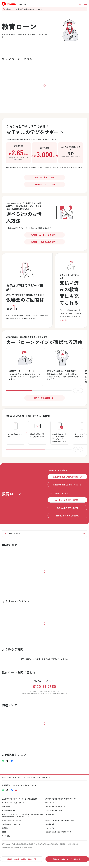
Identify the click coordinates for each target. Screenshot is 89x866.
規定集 (4, 832)
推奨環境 (5, 828)
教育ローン (36, 777)
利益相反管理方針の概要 (53, 810)
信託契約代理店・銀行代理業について (58, 832)
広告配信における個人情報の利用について (59, 820)
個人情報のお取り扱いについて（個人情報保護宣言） (20, 799)
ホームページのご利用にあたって (13, 803)
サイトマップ (49, 803)
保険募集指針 (49, 824)
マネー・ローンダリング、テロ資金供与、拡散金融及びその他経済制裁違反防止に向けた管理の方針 (22, 815)
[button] (64, 211)
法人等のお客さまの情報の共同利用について (60, 799)
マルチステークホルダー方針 (11, 820)
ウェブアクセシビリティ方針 (55, 806)
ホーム (4, 777)
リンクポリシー (50, 828)
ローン (28, 777)
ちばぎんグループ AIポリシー (12, 824)
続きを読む (64, 320)
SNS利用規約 (49, 814)
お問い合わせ (6, 806)
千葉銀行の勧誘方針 (8, 810)
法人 (26, 4)
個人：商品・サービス (16, 777)
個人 (20, 4)
